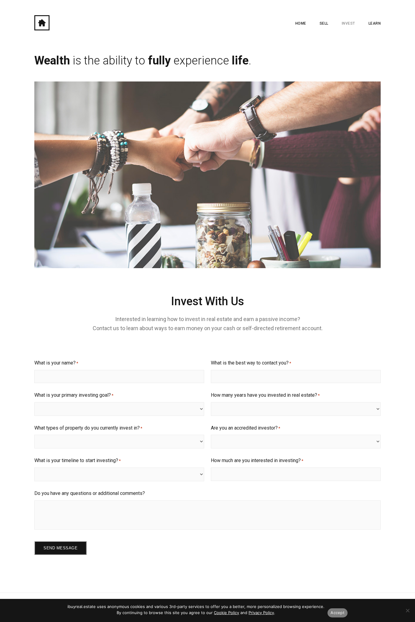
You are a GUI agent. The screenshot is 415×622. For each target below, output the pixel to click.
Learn (375, 23)
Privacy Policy (261, 612)
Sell (324, 23)
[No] (407, 610)
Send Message (60, 548)
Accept (338, 612)
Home (300, 23)
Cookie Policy (226, 612)
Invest (348, 23)
